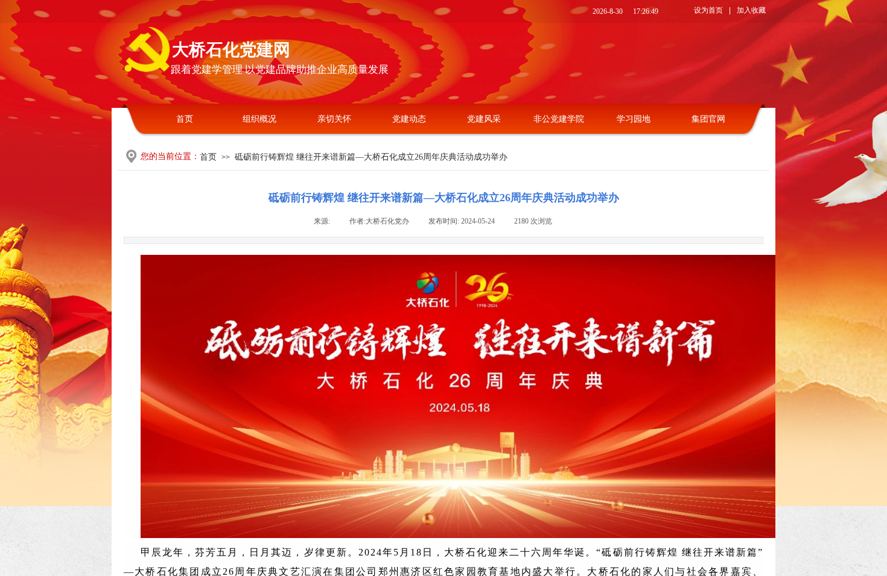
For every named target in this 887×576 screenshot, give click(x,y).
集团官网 (708, 119)
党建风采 (484, 119)
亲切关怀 (334, 119)
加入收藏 (751, 10)
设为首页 (708, 10)
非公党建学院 (558, 119)
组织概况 (259, 119)
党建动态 (409, 119)
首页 (184, 119)
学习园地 (633, 119)
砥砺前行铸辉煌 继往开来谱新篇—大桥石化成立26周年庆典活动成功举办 (371, 156)
